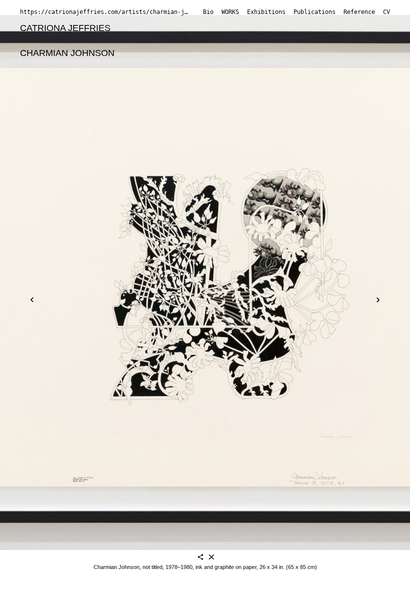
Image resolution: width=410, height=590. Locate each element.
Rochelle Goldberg (339, 41)
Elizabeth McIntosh (272, 66)
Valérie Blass (215, 28)
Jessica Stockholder (247, 79)
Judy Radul (176, 79)
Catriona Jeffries (65, 28)
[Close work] (211, 557)
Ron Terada (318, 79)
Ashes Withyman (213, 91)
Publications (315, 12)
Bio (208, 12)
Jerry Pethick (120, 79)
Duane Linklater (348, 53)
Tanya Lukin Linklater (62, 66)
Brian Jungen (149, 53)
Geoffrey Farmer (261, 41)
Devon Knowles (277, 53)
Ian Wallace (148, 91)
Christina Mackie (145, 66)
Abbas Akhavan (149, 28)
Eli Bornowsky (48, 41)
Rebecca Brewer (117, 41)
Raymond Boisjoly (285, 28)
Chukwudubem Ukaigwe (68, 91)
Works (230, 12)
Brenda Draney (189, 41)
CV (386, 12)
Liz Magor (206, 66)
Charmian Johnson (67, 53)
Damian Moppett (53, 79)
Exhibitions (266, 12)
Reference (359, 12)
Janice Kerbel (211, 53)
